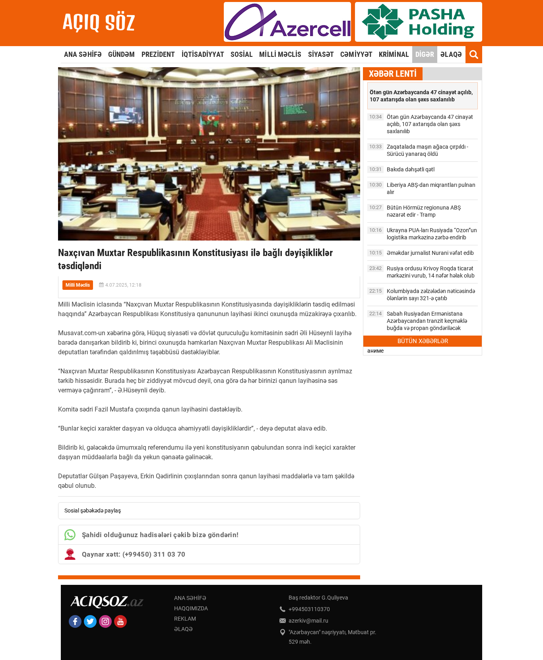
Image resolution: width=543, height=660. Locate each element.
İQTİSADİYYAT (203, 54)
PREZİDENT (158, 54)
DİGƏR (424, 54)
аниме (375, 350)
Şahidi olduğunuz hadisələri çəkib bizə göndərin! (160, 535)
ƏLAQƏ (451, 54)
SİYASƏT (321, 54)
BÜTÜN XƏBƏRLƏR (423, 341)
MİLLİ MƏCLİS (280, 54)
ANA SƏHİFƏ (83, 54)
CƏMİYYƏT (356, 54)
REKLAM (185, 618)
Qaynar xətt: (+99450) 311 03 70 (133, 554)
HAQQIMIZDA (191, 608)
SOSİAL (242, 54)
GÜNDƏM (121, 54)
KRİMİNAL (394, 54)
